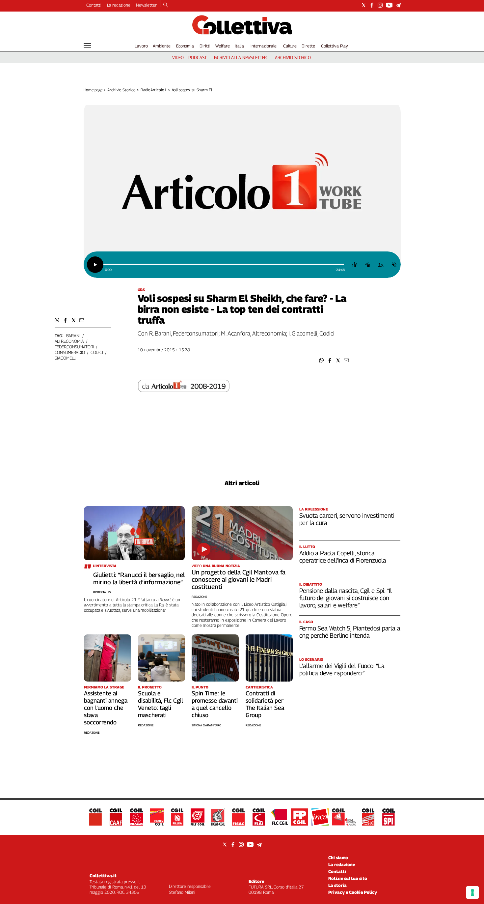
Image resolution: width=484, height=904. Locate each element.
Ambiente (162, 45)
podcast (197, 57)
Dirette (308, 45)
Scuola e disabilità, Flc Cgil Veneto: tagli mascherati (160, 704)
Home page (93, 89)
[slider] (223, 264)
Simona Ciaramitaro (206, 725)
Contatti (93, 5)
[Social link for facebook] (371, 5)
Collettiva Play (334, 45)
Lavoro (141, 45)
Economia (185, 45)
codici (97, 352)
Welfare (222, 45)
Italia (239, 45)
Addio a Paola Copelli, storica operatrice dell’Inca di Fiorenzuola (342, 556)
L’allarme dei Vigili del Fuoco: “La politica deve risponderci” (342, 669)
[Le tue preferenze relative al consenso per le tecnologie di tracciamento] (472, 892)
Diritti (205, 45)
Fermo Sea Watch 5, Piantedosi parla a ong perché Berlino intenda (349, 632)
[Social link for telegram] (398, 5)
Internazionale (264, 45)
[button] (321, 360)
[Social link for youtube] (389, 5)
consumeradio (70, 352)
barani (73, 335)
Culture (290, 45)
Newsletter (146, 5)
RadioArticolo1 (153, 89)
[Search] (165, 6)
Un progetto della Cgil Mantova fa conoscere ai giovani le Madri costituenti (238, 579)
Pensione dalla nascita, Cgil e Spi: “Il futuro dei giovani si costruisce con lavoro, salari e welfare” (345, 598)
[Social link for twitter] (363, 5)
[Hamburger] (87, 45)
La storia (337, 885)
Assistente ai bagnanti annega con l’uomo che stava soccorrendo (105, 708)
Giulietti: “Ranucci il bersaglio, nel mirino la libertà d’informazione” (139, 578)
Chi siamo (338, 857)
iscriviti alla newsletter (240, 57)
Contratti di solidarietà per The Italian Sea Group (265, 704)
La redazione (118, 5)
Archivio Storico (121, 89)
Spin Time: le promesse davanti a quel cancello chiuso (215, 704)
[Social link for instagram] (380, 5)
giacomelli (66, 358)
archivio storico (293, 57)
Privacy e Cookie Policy (352, 892)
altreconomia (69, 341)
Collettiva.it (103, 875)
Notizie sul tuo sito (347, 878)
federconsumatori (74, 346)
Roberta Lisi (102, 592)
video (178, 57)
